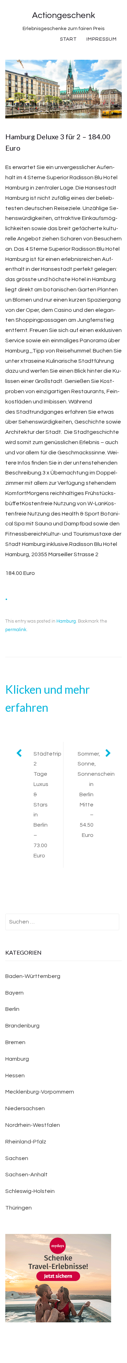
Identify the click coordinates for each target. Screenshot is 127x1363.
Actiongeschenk (63, 15)
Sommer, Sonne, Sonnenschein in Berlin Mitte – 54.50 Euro (96, 794)
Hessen (15, 1075)
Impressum (101, 39)
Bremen (15, 1042)
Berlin (12, 1009)
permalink (15, 629)
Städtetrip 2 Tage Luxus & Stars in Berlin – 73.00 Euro (47, 804)
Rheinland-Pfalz (25, 1141)
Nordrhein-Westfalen (32, 1125)
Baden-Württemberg (32, 976)
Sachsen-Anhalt (26, 1174)
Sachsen (16, 1158)
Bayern (14, 993)
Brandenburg (22, 1026)
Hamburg (66, 621)
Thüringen (18, 1208)
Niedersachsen (25, 1108)
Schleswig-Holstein (30, 1191)
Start (68, 39)
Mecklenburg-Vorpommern (39, 1092)
